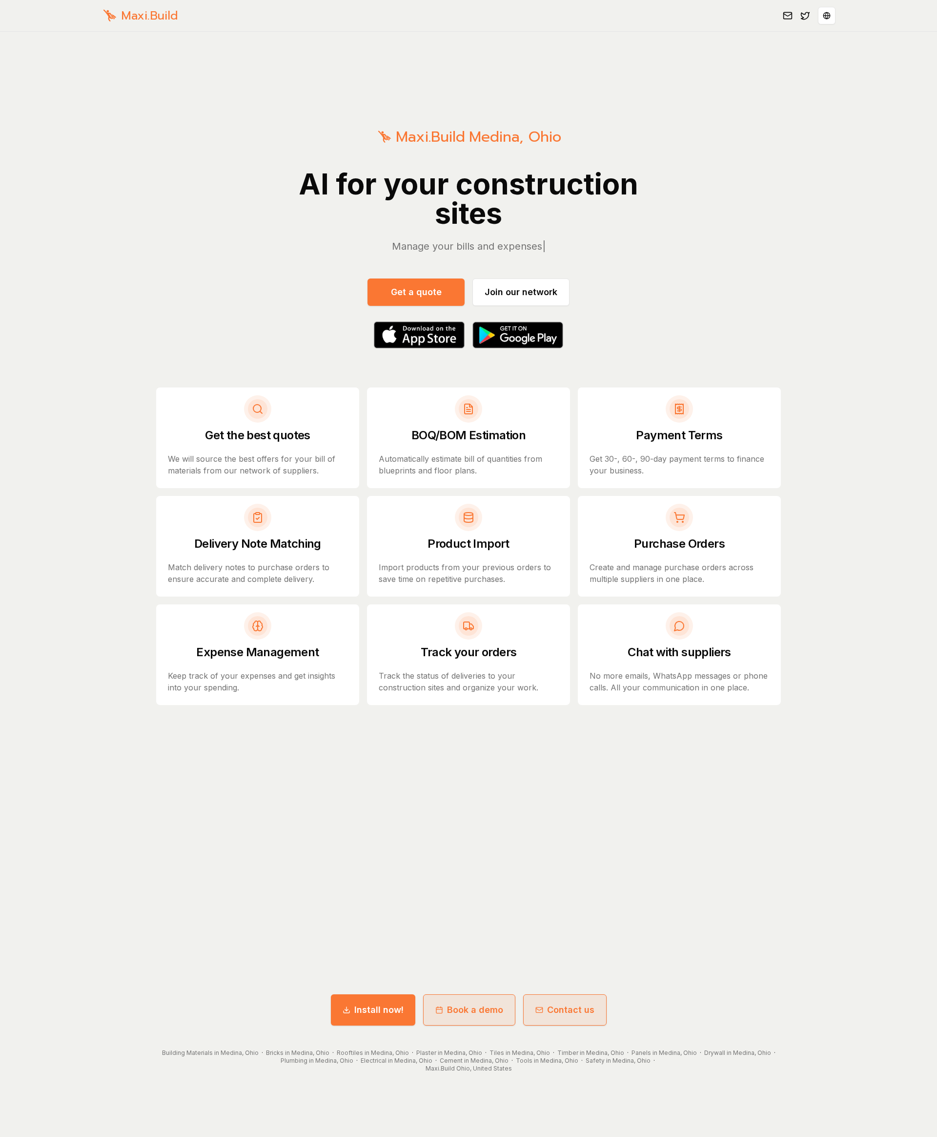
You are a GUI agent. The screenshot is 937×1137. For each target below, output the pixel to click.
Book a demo (475, 1010)
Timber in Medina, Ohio (590, 1052)
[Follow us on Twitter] (805, 16)
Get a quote (416, 292)
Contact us (570, 1010)
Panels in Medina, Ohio (664, 1052)
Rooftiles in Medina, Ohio (373, 1052)
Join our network (521, 292)
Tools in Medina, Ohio (547, 1060)
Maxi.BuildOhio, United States (469, 1068)
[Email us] (788, 16)
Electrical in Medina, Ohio (396, 1060)
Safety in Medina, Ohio (618, 1060)
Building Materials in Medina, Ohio (210, 1052)
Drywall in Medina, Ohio (737, 1052)
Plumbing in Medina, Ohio (317, 1060)
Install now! (379, 1010)
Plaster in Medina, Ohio (449, 1052)
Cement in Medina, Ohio (474, 1060)
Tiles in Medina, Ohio (519, 1052)
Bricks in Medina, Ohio (297, 1052)
